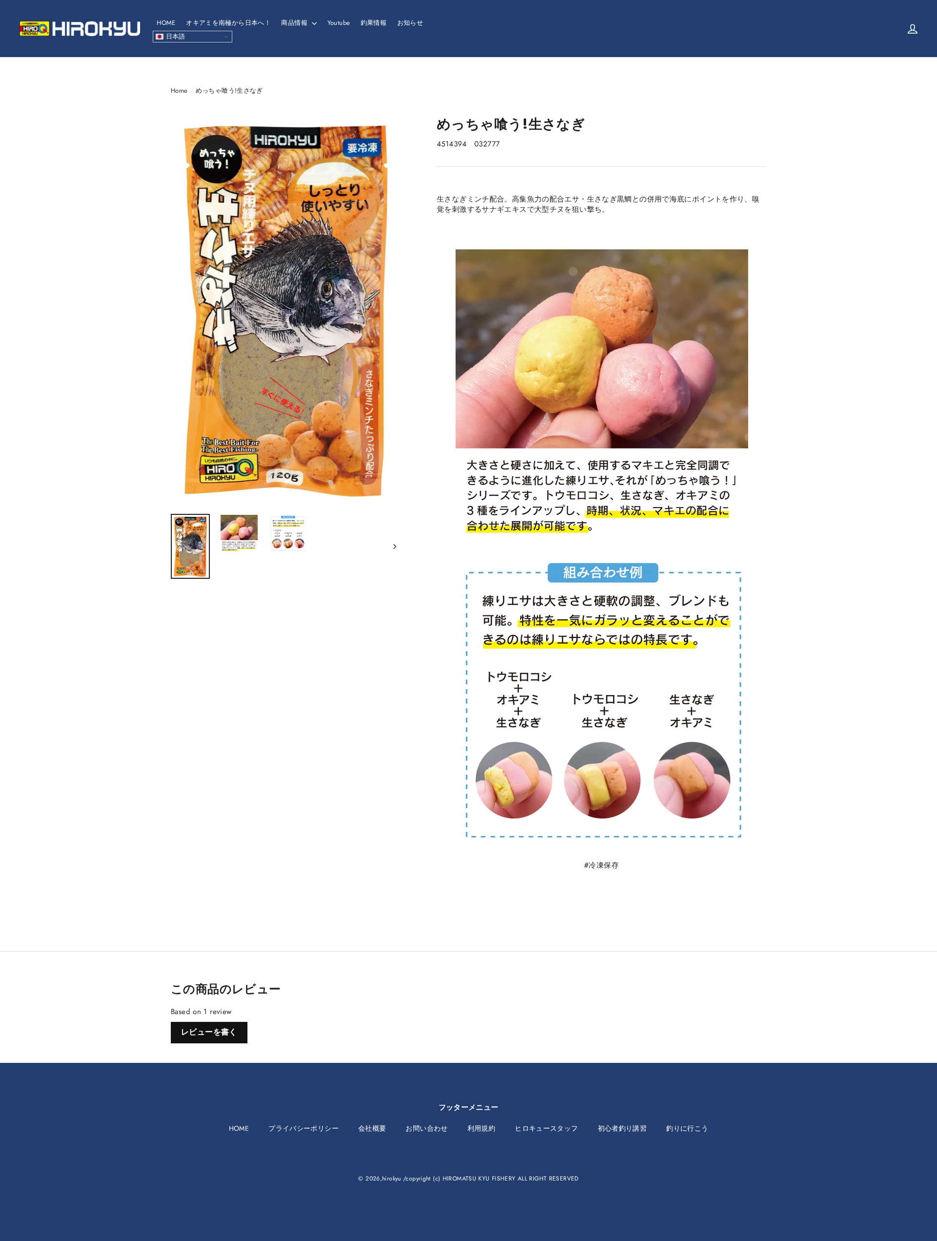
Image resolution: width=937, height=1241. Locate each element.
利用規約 (482, 1128)
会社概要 (372, 1128)
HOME (166, 22)
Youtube (338, 22)
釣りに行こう (687, 1128)
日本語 (174, 36)
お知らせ (410, 22)
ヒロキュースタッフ (546, 1128)
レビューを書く (209, 1032)
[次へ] (394, 546)
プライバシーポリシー (303, 1128)
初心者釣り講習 (622, 1128)
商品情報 (295, 22)
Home (179, 90)
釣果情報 (374, 22)
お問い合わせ (427, 1128)
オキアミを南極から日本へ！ (228, 22)
